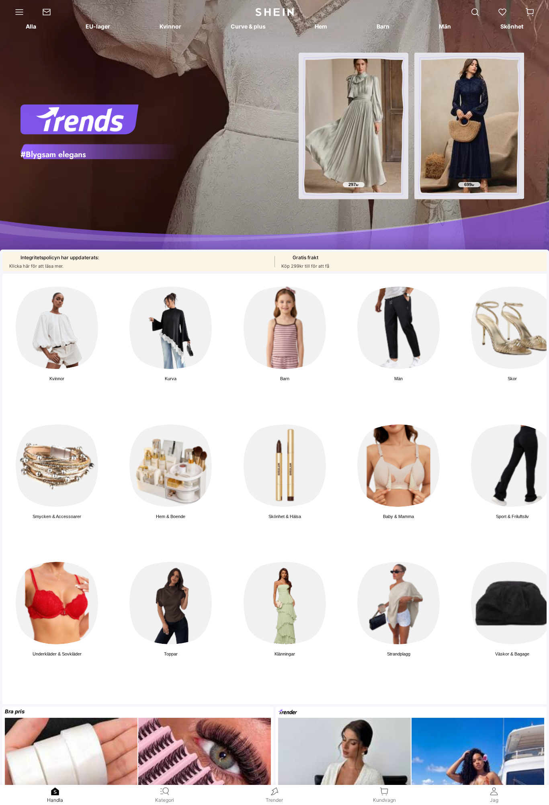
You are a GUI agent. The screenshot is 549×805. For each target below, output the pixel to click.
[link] (51, 12)
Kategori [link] (164, 800)
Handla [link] (55, 800)
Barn (284, 378)
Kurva (170, 378)
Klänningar (284, 653)
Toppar (171, 653)
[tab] (30, 27)
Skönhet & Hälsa (284, 516)
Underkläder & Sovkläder (57, 653)
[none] (55, 791)
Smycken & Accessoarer (57, 516)
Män (398, 378)
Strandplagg (398, 653)
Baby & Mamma (398, 516)
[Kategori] (16, 12)
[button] (530, 12)
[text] (353, 185)
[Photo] (56, 327)
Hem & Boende (170, 516)
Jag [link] (494, 800)
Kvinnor (56, 378)
